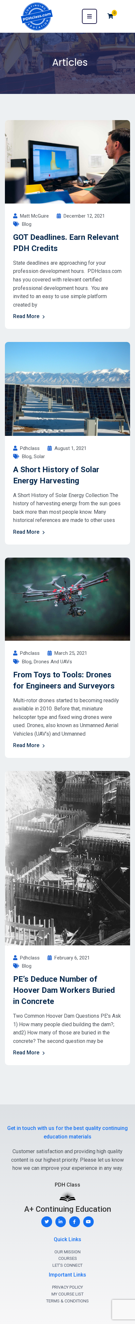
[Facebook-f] (74, 1221)
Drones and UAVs (53, 662)
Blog (26, 224)
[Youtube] (88, 1221)
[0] (110, 16)
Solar (39, 456)
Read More (26, 316)
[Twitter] (46, 1221)
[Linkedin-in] (60, 1221)
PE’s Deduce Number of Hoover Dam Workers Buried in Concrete (64, 990)
